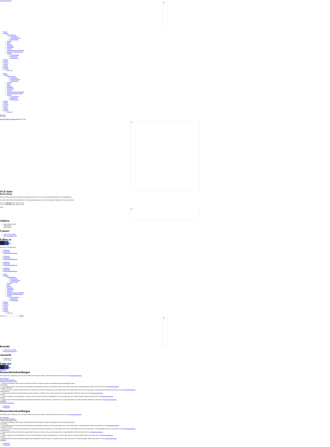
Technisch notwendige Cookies (8, 381)
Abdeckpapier (14, 39)
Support (5, 64)
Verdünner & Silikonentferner (15, 52)
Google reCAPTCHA (6, 388)
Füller (8, 42)
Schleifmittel (10, 47)
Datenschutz (6, 251)
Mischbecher (13, 56)
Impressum (6, 250)
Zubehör (9, 53)
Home (5, 32)
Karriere (5, 66)
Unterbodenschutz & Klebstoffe (15, 50)
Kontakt (5, 67)
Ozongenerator (14, 58)
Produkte (5, 33)
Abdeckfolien (14, 36)
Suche (1, 316)
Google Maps (3, 385)
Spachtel (9, 49)
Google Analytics (4, 391)
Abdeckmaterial (11, 35)
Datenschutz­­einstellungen (10, 253)
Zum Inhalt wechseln (5, 0)
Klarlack (9, 44)
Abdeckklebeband (15, 38)
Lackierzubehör (14, 55)
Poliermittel (10, 45)
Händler (5, 61)
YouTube (2, 394)
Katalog (5, 59)
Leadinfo (2, 398)
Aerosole (9, 41)
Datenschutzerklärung (76, 375)
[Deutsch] (2, 115)
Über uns (5, 62)
